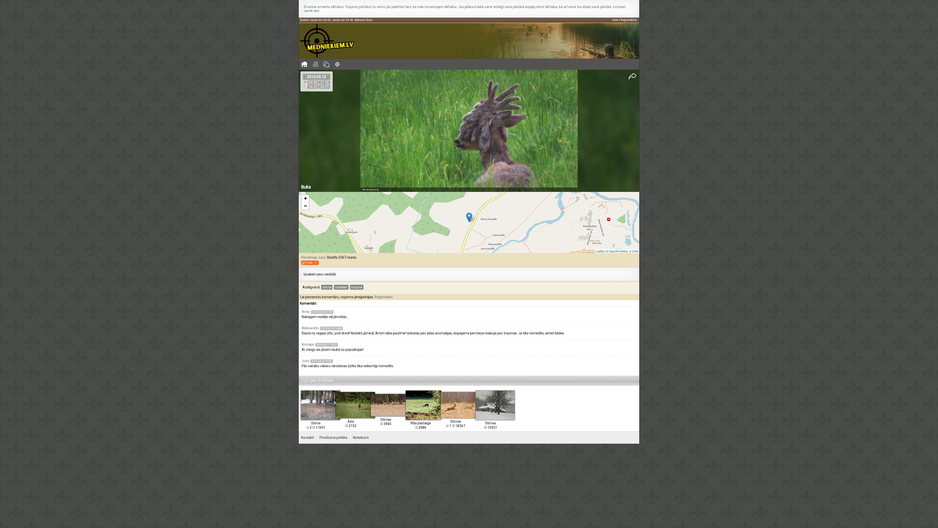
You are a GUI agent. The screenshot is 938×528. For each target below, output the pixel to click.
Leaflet (600, 251)
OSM (635, 251)
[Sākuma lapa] (304, 64)
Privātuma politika (333, 438)
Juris (305, 361)
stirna (326, 287)
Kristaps (308, 344)
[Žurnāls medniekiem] (315, 64)
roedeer (341, 287)
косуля (356, 287)
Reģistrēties (628, 20)
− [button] (305, 206)
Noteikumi (361, 438)
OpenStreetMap (618, 251)
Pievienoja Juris (313, 257)
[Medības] (337, 64)
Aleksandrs (310, 328)
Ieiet (615, 20)
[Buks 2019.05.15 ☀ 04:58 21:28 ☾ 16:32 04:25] (468, 130)
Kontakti (307, 438)
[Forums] (326, 64)
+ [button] (305, 198)
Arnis (306, 312)
